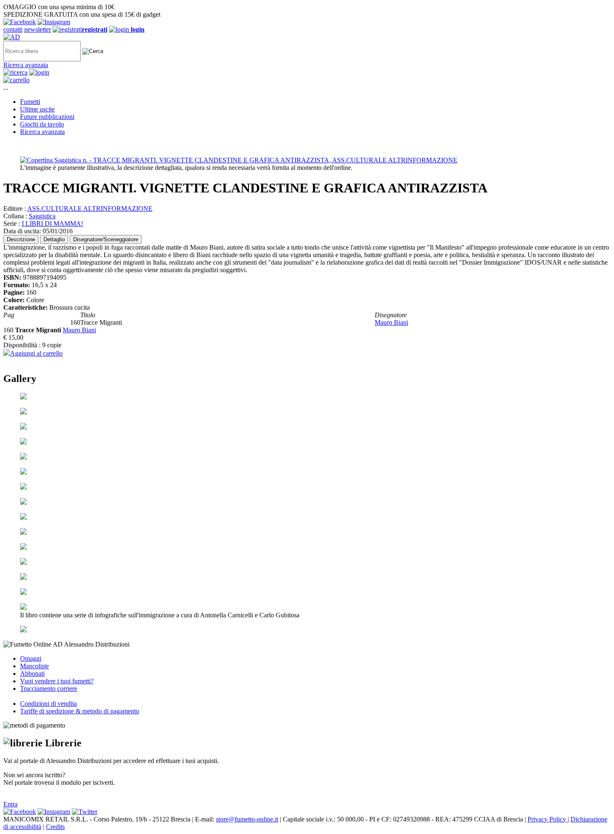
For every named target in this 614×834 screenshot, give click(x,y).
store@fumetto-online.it (247, 819)
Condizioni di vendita (48, 703)
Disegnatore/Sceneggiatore (105, 239)
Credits (55, 826)
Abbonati (32, 673)
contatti (13, 29)
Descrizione (21, 239)
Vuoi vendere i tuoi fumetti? (57, 681)
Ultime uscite (37, 109)
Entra (10, 804)
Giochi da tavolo (42, 124)
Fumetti (30, 101)
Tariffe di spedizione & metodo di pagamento (79, 711)
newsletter (37, 29)
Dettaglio (54, 239)
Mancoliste (34, 666)
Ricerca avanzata (25, 64)
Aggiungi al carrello (36, 353)
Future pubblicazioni (47, 116)
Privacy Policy (548, 819)
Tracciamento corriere (48, 688)
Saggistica (42, 216)
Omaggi (30, 658)
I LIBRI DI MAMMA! (52, 223)
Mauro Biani (391, 322)
